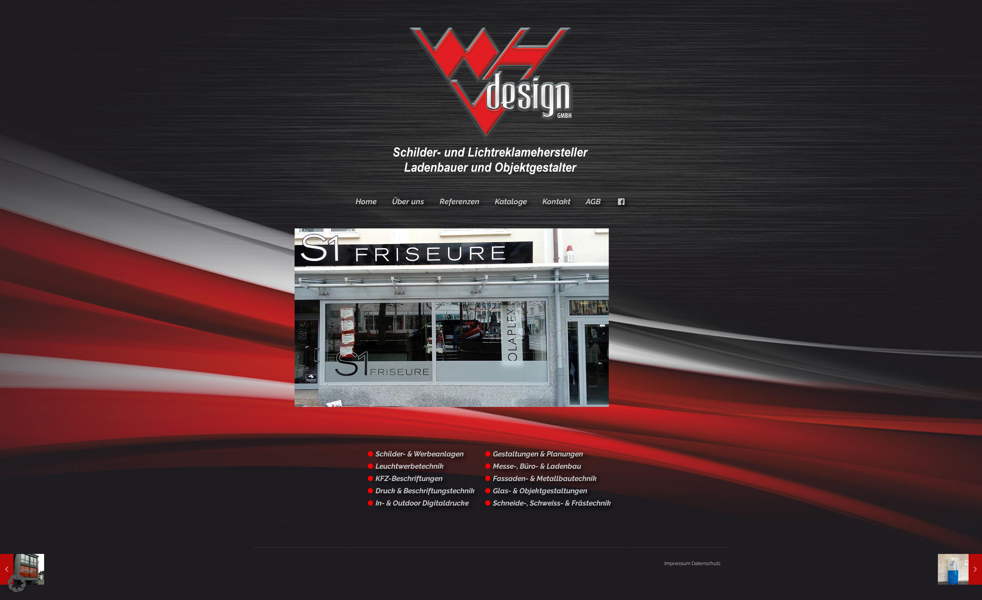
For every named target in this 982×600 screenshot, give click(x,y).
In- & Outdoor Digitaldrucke (422, 503)
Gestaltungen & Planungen (538, 454)
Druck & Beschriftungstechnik (425, 490)
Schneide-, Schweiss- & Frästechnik (552, 503)
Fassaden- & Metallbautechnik (545, 478)
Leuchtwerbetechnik (410, 466)
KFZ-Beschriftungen (409, 478)
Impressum (677, 563)
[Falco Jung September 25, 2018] (960, 569)
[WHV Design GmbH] (491, 100)
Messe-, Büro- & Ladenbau (537, 466)
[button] (17, 583)
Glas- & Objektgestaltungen (540, 490)
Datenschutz (706, 563)
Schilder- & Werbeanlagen (420, 454)
